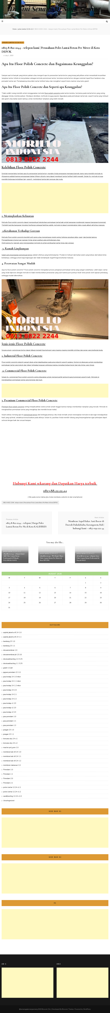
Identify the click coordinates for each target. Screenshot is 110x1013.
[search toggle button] (107, 22)
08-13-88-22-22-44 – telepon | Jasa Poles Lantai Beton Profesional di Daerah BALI (88, 558)
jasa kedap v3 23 (9, 712)
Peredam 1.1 (8, 774)
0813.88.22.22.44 (55, 490)
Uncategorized (8, 800)
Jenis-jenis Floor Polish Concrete (23, 344)
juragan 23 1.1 (8, 734)
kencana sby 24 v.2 (10, 743)
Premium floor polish (10, 407)
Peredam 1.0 (8, 769)
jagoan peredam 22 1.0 (12, 672)
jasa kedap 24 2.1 (10, 694)
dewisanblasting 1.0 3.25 (12, 659)
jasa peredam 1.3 (9, 725)
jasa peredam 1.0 (9, 716)
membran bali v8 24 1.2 (12, 761)
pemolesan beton (25, 255)
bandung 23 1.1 (9, 646)
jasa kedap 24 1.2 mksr (12, 685)
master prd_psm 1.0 (10, 747)
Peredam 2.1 (8, 783)
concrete (21, 407)
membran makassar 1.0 (12, 765)
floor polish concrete (52, 93)
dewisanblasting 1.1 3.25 (12, 663)
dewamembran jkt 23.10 (12, 654)
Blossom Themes (68, 1009)
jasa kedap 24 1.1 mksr (12, 681)
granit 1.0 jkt (8, 668)
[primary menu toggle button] (3, 21)
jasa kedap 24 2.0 (10, 690)
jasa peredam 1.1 (9, 721)
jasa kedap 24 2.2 (10, 699)
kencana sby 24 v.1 (10, 738)
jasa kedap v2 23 (9, 707)
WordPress (87, 1009)
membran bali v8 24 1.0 (12, 752)
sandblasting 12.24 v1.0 (12, 796)
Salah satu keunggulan (10, 255)
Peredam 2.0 (8, 778)
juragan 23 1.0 (8, 730)
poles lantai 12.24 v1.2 (13, 42)
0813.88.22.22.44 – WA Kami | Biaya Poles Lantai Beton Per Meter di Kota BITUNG (51, 558)
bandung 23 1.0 (9, 641)
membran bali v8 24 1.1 (12, 756)
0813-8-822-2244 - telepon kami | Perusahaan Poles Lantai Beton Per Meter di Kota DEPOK (30, 502)
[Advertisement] (55, 198)
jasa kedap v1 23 (9, 703)
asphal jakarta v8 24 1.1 (12, 637)
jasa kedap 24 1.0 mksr (12, 677)
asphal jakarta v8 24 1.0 (12, 632)
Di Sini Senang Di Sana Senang (55, 8)
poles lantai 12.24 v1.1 (12, 787)
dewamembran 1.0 (10, 650)
